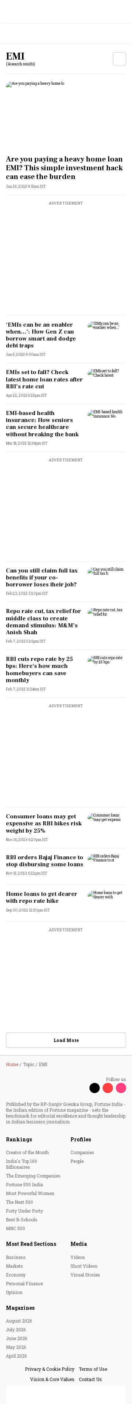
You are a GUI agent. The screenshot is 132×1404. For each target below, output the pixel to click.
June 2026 (16, 1338)
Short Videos (84, 1266)
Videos (77, 1257)
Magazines (20, 1307)
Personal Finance (24, 1283)
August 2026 (19, 1321)
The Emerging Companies (33, 1176)
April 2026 (16, 1356)
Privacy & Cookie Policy (49, 1369)
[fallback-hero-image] (66, 115)
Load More (66, 1040)
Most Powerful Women (30, 1193)
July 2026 (16, 1329)
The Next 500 (19, 1202)
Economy (16, 1275)
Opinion (14, 1292)
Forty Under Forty (24, 1211)
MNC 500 (15, 1228)
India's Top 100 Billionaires (21, 1164)
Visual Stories (85, 1275)
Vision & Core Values (52, 1379)
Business (16, 1257)
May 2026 (16, 1347)
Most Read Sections (31, 1243)
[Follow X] (94, 1088)
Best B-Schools (21, 1219)
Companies (82, 1152)
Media (78, 1243)
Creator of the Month (27, 1152)
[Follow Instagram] (121, 1088)
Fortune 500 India (24, 1184)
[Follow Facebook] (81, 1088)
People (77, 1161)
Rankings (19, 1139)
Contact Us (90, 1379)
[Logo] (22, 33)
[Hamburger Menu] (121, 33)
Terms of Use (93, 1369)
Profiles (80, 1139)
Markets (14, 1266)
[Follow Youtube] (108, 1088)
